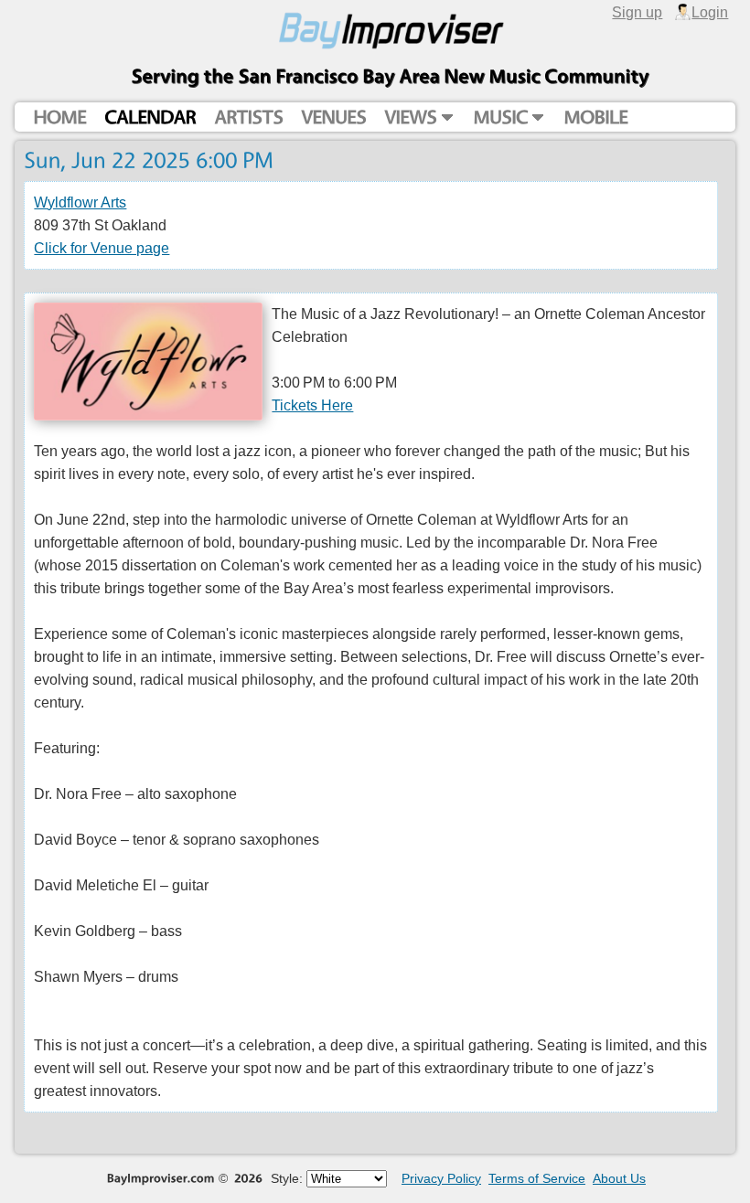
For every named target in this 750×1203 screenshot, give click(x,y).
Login (709, 12)
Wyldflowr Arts (80, 202)
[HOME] (59, 117)
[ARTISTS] (248, 117)
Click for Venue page (101, 248)
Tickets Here (312, 405)
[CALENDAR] (150, 117)
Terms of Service (536, 1178)
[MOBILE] (595, 117)
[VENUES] (333, 117)
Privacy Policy (441, 1178)
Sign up (637, 12)
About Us (619, 1178)
